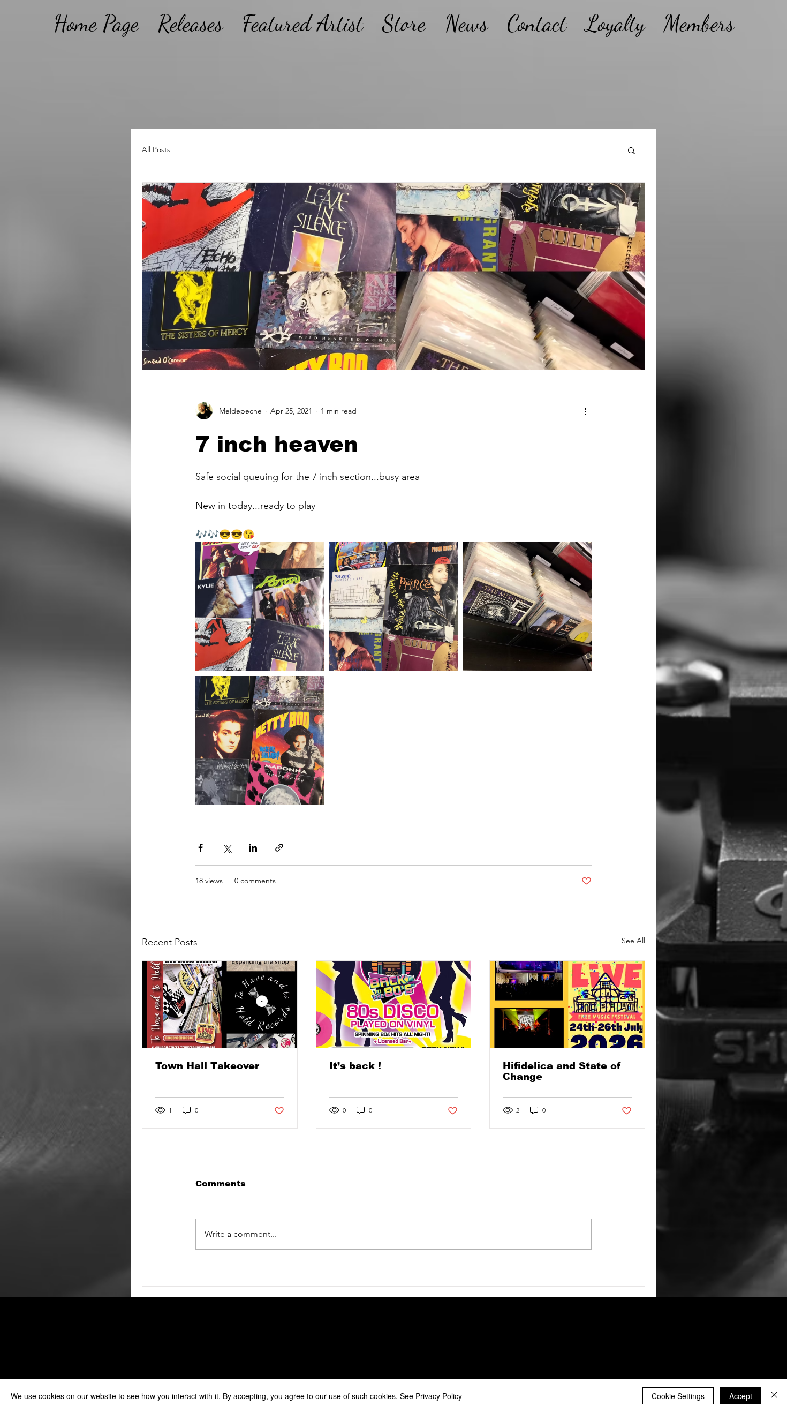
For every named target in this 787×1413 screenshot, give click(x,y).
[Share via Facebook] (200, 848)
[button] (631, 150)
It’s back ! (355, 1066)
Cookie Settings (678, 1396)
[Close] (774, 1395)
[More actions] (585, 410)
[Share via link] (279, 848)
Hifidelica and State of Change (562, 1071)
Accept (740, 1396)
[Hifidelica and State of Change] (567, 1004)
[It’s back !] (393, 1004)
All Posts (156, 149)
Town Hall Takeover (207, 1066)
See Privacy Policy (431, 1396)
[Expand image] (259, 606)
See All (633, 940)
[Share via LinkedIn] (253, 848)
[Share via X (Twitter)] (227, 848)
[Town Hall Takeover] (219, 1004)
